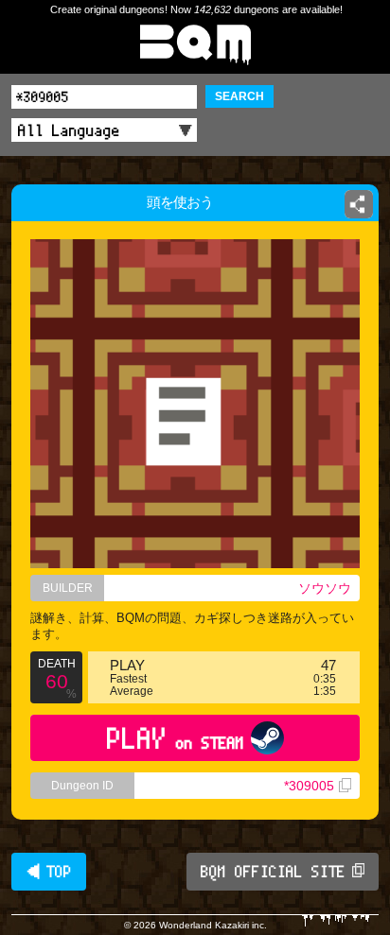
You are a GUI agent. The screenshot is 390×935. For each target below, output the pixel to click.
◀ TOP (49, 871)
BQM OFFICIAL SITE (273, 871)
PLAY (175, 737)
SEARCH (239, 96)
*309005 (309, 785)
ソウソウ (324, 588)
